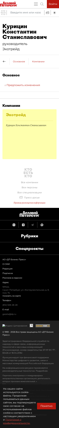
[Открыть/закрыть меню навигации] (36, 4)
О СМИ (6, 264)
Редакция (7, 268)
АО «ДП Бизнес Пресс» (14, 259)
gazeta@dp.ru (9, 314)
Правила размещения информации (29, 202)
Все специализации (29, 192)
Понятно (46, 406)
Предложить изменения (23, 85)
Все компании (29, 182)
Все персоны (29, 187)
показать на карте (11, 296)
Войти (53, 4)
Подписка (7, 273)
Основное (19, 61)
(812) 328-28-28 (10, 305)
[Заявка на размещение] (55, 13)
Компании (38, 61)
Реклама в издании (12, 278)
